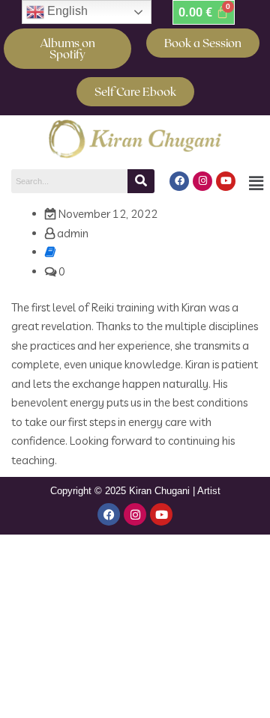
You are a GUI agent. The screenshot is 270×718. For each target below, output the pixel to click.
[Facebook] (179, 181)
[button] (255, 183)
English (66, 10)
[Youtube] (226, 181)
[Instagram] (202, 181)
